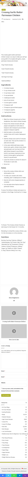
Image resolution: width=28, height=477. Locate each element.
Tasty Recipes (5, 445)
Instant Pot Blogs (6, 424)
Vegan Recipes (6, 452)
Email (3, 376)
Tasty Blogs (5, 442)
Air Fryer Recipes (6, 409)
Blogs (3, 9)
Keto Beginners (7, 19)
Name (3, 371)
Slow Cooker (5, 440)
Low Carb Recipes (6, 431)
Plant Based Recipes (7, 438)
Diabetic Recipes (6, 417)
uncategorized (5, 447)
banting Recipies (6, 412)
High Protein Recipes (7, 419)
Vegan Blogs (5, 450)
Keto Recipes (5, 429)
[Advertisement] (14, 39)
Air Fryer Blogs (5, 407)
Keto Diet (4, 426)
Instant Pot (5, 421)
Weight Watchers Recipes (8, 457)
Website (3, 382)
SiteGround (23, 471)
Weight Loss (5, 454)
